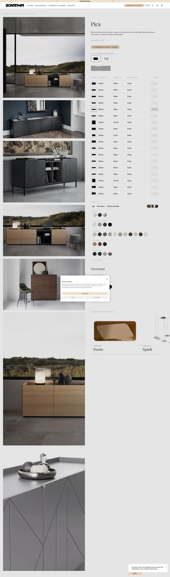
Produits (30, 5)
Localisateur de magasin (56, 5)
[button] (57, 1)
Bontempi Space (40, 5)
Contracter (71, 5)
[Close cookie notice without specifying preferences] (107, 278)
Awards (85, 1)
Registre (135, 573)
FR (149, 5)
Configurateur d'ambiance (134, 5)
